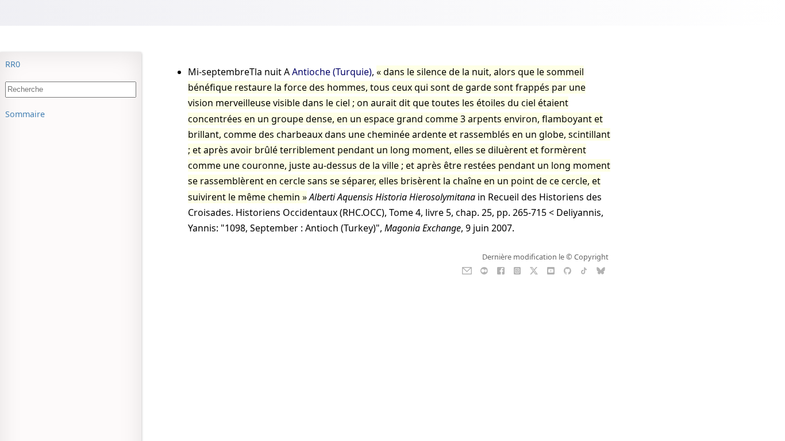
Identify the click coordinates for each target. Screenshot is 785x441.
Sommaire (25, 114)
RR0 (12, 64)
